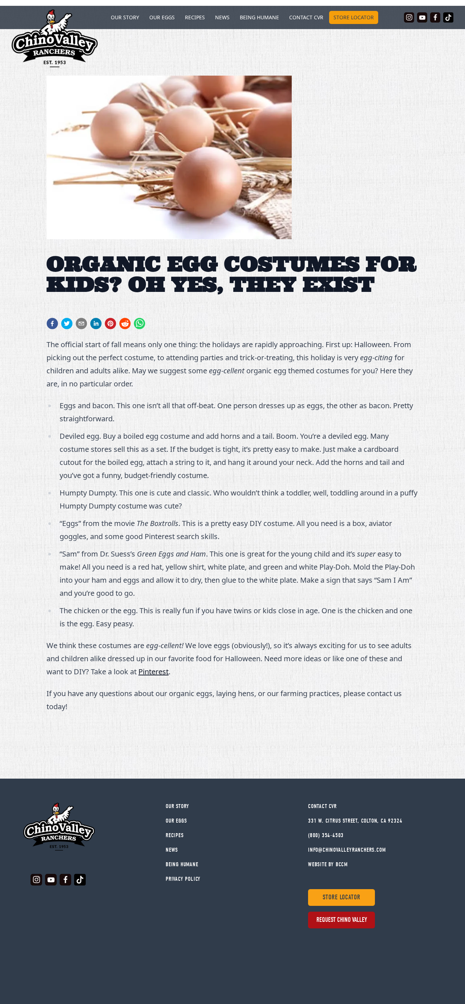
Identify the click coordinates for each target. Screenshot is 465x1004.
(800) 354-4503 (326, 835)
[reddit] (125, 323)
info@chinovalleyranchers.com (346, 850)
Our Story (177, 806)
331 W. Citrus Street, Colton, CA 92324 (355, 821)
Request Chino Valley (341, 920)
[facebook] (52, 323)
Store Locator (353, 17)
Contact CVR (306, 17)
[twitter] (67, 323)
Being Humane (259, 17)
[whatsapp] (139, 323)
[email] (81, 323)
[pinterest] (110, 323)
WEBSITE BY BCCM (328, 864)
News (222, 17)
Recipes (195, 17)
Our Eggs (162, 17)
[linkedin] (96, 323)
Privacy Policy (183, 879)
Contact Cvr (322, 806)
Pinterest (153, 671)
